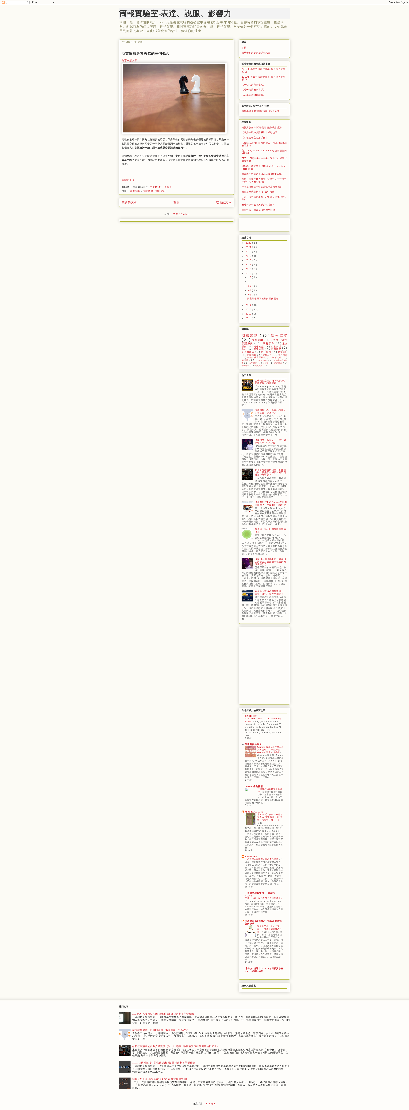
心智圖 (266, 363)
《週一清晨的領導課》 (254, 89)
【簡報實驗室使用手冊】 (255, 137)
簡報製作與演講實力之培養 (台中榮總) (262, 173)
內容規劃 (266, 352)
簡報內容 (259, 349)
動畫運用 (282, 352)
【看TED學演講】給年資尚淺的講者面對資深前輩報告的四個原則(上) (270, 562)
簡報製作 (269, 343)
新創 (245, 349)
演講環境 (278, 363)
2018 (249, 260)
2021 (249, 247)
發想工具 (268, 355)
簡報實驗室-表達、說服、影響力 (175, 13)
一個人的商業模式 (257, 357)
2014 (249, 305)
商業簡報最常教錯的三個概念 (146, 54)
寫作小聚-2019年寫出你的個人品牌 (260, 111)
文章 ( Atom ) (181, 214)
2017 (249, 264)
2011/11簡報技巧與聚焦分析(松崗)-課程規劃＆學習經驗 (163, 1062)
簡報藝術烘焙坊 (253, 744)
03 (250, 290)
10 (250, 286)
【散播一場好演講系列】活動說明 (260, 132)
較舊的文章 (223, 202)
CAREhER (251, 716)
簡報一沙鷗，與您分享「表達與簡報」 (264, 898)
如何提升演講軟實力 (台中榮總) (258, 191)
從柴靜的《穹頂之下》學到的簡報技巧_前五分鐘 (270, 441)
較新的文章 (129, 202)
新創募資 (276, 349)
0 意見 (168, 187)
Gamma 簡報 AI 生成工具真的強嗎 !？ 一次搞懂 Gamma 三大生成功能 (270, 750)
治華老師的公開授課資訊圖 (256, 52)
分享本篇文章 (129, 60)
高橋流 (245, 360)
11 (250, 281)
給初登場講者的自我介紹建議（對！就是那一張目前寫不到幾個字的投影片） (270, 473)
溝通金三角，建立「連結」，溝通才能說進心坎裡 (269, 929)
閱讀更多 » (128, 180)
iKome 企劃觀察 (254, 786)
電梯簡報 (282, 355)
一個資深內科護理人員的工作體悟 (262, 859)
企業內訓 (276, 346)
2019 (249, 256)
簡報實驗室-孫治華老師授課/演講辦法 (262, 127)
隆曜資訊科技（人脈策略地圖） (258, 204)
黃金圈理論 (248, 352)
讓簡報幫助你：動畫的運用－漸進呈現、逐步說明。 (270, 411)
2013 (249, 309)
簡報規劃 (160, 191)
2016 (249, 269)
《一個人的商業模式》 (254, 84)
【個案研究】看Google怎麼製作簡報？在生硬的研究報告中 (271, 503)
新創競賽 (252, 355)
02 (250, 294)
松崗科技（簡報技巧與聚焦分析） (260, 209)
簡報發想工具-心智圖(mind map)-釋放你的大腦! (159, 1079)
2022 (249, 243)
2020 (249, 251)
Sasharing (251, 856)
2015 (249, 273)
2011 (249, 318)
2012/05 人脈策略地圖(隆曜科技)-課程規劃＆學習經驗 (163, 1013)
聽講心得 (277, 357)
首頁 (177, 202)
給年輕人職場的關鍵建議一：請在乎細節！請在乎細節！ (270, 592)
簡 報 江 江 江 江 (254, 812)
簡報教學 (148, 191)
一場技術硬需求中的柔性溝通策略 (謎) (262, 186)
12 (250, 277)
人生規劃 (253, 363)
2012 (249, 314)
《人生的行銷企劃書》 (254, 94)
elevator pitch (261, 360)
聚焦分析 (246, 365)
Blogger (210, 1103)
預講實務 (259, 365)
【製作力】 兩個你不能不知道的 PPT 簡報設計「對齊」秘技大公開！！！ (270, 817)
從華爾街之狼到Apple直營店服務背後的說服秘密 (270, 382)
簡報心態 (259, 346)
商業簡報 (135, 191)
